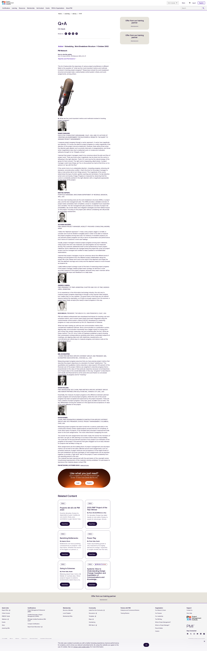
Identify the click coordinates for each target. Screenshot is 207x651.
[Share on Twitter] (69, 33)
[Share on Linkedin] (73, 33)
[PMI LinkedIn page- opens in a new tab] (201, 634)
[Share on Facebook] (66, 33)
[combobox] (173, 3)
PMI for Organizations (58, 8)
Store (183, 3)
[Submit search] (203, 8)
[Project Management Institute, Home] (8, 3)
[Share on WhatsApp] (76, 33)
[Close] (204, 641)
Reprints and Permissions (67, 59)
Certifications (6, 8)
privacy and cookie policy (81, 647)
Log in (194, 3)
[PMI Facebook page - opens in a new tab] (188, 634)
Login (77, 483)
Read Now (65, 524)
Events (48, 8)
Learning (14, 8)
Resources (22, 8)
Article (60, 46)
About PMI (69, 8)
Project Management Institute (194, 618)
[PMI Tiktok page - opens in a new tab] (204, 634)
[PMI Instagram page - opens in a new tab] (194, 634)
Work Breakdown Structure (85, 46)
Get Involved (40, 8)
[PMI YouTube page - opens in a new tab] (197, 634)
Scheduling (69, 46)
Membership (31, 8)
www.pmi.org (85, 465)
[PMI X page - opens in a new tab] (191, 634)
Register (201, 3)
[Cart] (189, 3)
